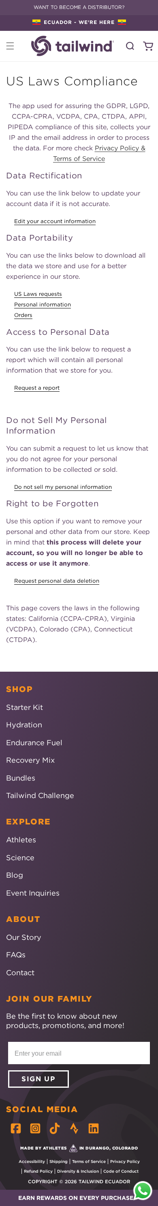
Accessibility (32, 1161)
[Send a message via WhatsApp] (143, 1191)
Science (20, 857)
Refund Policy (38, 1171)
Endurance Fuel (34, 742)
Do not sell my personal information (63, 487)
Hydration (24, 724)
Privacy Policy (125, 1161)
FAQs (16, 954)
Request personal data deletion (56, 580)
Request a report (37, 387)
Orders (23, 315)
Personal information (42, 304)
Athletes (21, 839)
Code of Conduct (121, 1171)
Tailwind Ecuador (104, 1181)
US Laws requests (38, 294)
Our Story (23, 937)
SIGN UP (38, 1078)
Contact (20, 972)
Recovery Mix (30, 760)
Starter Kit (24, 707)
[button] (79, 1198)
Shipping (58, 1161)
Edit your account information (55, 221)
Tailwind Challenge (40, 795)
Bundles (20, 778)
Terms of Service (89, 1161)
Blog (14, 875)
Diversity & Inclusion (78, 1171)
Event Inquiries (33, 893)
